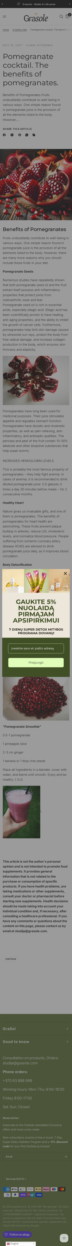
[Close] (65, 573)
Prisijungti (36, 662)
